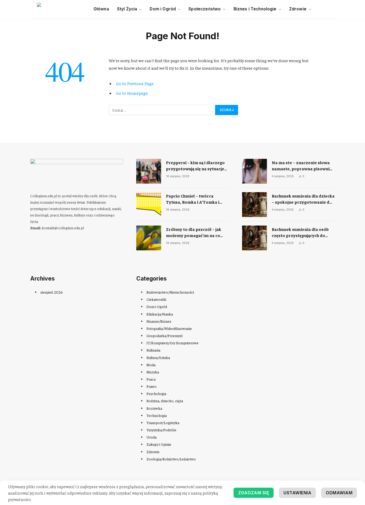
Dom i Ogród (163, 8)
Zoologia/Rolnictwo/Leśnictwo (171, 458)
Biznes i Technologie (255, 8)
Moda (151, 364)
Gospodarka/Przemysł (164, 335)
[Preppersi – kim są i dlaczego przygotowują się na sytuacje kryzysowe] (148, 171)
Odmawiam (339, 492)
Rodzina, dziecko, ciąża (164, 400)
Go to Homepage (132, 93)
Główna (101, 8)
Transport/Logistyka (162, 422)
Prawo (151, 386)
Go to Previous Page (135, 83)
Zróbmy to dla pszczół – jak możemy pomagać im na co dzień (193, 232)
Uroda (151, 437)
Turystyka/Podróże (161, 429)
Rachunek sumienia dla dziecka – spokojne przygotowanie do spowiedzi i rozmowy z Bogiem (303, 199)
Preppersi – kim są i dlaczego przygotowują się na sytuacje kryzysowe (195, 166)
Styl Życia (127, 8)
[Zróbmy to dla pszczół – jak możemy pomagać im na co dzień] (148, 238)
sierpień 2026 (51, 292)
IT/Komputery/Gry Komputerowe (172, 342)
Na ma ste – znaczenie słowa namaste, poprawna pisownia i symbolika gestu (303, 166)
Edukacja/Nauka (159, 313)
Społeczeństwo (204, 8)
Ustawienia (297, 492)
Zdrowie (297, 8)
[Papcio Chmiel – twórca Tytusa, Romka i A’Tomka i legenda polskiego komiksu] (148, 204)
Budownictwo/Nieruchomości (170, 292)
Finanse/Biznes (158, 321)
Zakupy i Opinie (158, 444)
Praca (151, 379)
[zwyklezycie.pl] (58, 9)
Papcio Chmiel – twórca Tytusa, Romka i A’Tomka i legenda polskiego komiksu (193, 199)
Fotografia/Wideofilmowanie (169, 328)
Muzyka (152, 371)
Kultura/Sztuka (158, 357)
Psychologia (156, 393)
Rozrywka (154, 408)
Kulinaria (153, 350)
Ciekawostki (156, 299)
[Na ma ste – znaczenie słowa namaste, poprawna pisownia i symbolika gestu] (254, 171)
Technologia (156, 415)
